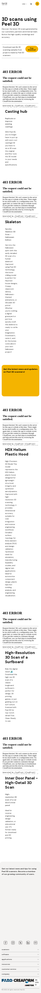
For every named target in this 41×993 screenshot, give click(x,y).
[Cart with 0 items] (31, 4)
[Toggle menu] (37, 4)
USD (23, 4)
